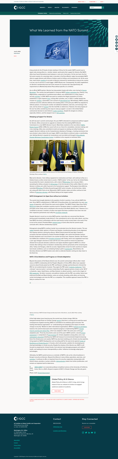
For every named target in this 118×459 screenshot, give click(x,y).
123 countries (61, 113)
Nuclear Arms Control (75, 13)
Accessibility (17, 448)
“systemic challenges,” (75, 267)
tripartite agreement (55, 239)
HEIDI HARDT (38, 367)
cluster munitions (58, 111)
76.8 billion (67, 182)
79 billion (40, 188)
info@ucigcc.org (57, 427)
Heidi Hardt (17, 53)
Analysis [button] (57, 7)
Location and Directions (59, 431)
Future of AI (65, 13)
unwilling (43, 80)
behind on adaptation (80, 327)
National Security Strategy (55, 13)
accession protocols (61, 212)
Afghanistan (54, 184)
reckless (39, 101)
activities (37, 96)
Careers (16, 443)
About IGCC (17, 440)
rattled (32, 230)
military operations (71, 92)
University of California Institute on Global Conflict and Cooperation (29, 1)
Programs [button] (74, 7)
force (48, 98)
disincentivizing (60, 361)
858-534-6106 (57, 423)
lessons (46, 107)
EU (81, 331)
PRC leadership (34, 273)
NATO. (45, 174)
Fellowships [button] (65, 7)
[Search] (103, 7)
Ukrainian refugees (41, 192)
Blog (15, 56)
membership (68, 249)
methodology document (37, 337)
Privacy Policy (17, 445)
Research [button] (42, 7)
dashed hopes (57, 222)
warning (59, 320)
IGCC (19, 8)
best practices (52, 335)
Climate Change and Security (37, 399)
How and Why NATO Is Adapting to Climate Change (59, 399)
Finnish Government (44, 373)
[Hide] (117, 51)
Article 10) (33, 206)
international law (65, 101)
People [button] (50, 7)
